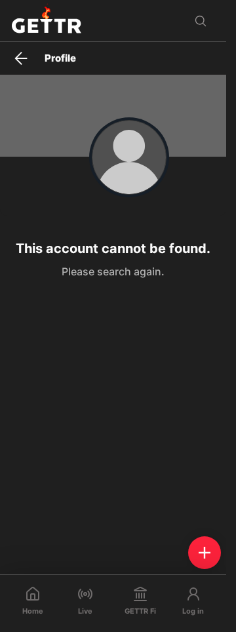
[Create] (204, 552)
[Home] (46, 20)
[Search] (200, 21)
